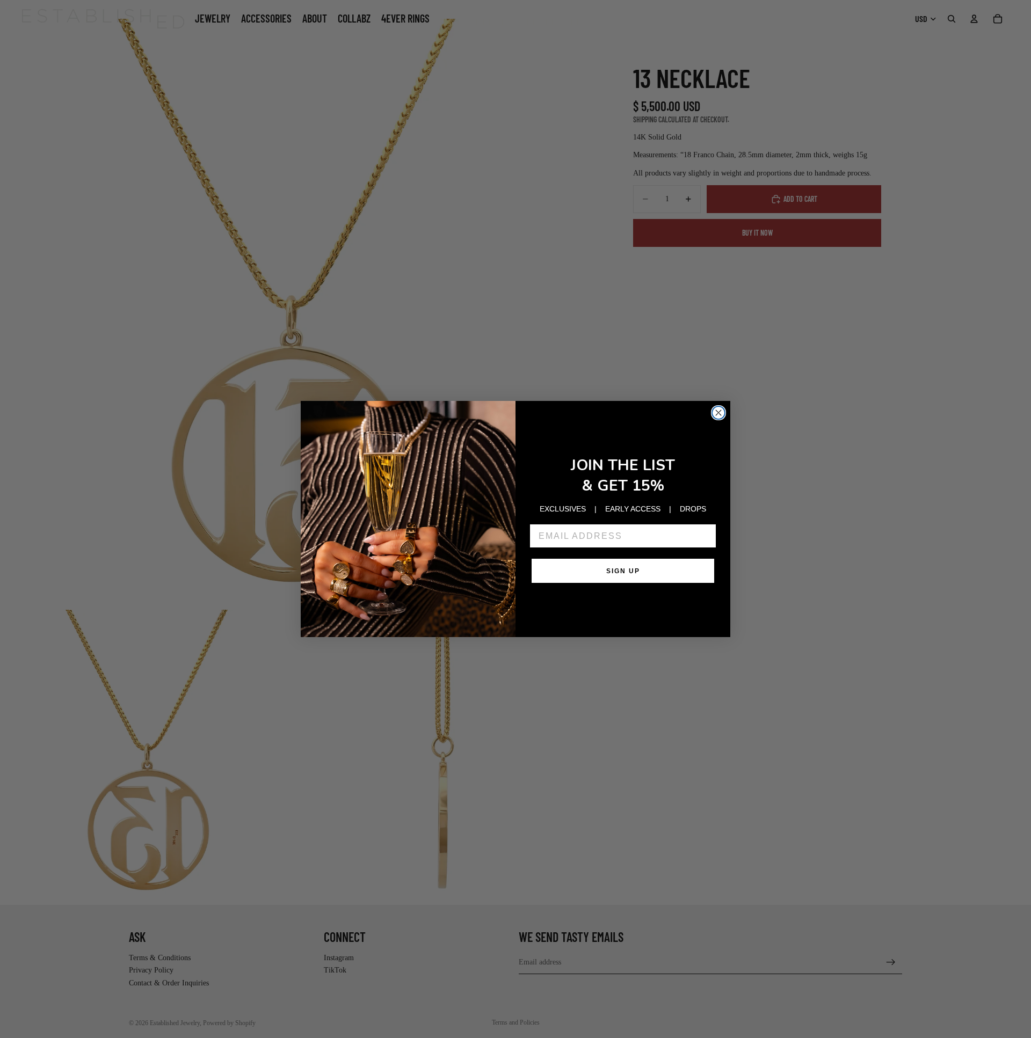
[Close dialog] (718, 412)
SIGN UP (623, 571)
